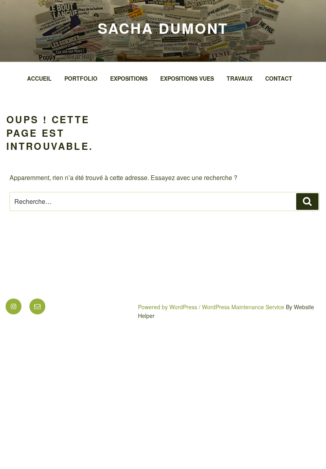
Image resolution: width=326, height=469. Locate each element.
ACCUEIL (39, 78)
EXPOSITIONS (128, 78)
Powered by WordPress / (170, 307)
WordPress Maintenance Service (243, 307)
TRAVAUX (239, 78)
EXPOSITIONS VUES (187, 78)
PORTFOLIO (80, 78)
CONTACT (278, 78)
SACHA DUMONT (163, 27)
